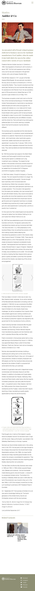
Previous (3, 278)
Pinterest (25, 585)
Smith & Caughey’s (9, 171)
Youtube (25, 587)
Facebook (25, 578)
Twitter (24, 582)
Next (32, 278)
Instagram (25, 580)
